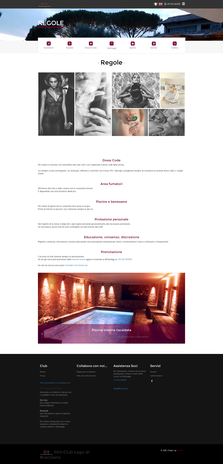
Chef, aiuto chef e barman (86, 376)
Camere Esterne (156, 376)
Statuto (43, 372)
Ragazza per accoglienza (86, 372)
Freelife (180, 450)
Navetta (153, 372)
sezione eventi (78, 259)
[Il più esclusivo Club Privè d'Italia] (44, 3)
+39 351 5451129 (124, 259)
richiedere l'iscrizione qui (76, 265)
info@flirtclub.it (120, 388)
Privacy (42, 376)
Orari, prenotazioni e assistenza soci (55, 383)
